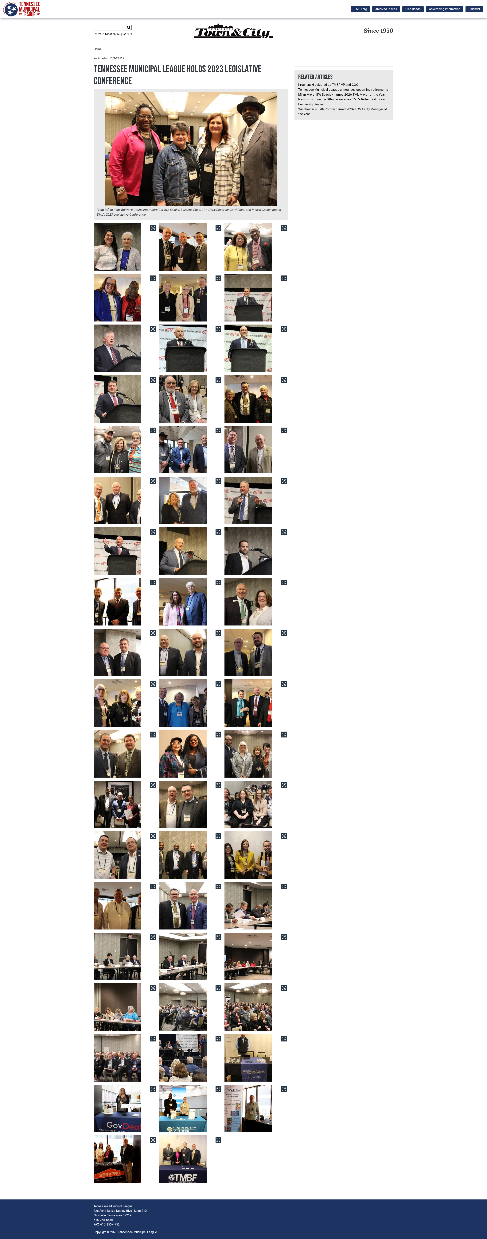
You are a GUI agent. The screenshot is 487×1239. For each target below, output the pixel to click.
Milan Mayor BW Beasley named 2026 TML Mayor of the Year (341, 94)
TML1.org (360, 9)
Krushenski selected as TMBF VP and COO (328, 85)
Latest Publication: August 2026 (113, 34)
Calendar (474, 9)
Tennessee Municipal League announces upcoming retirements (343, 89)
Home (98, 49)
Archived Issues (386, 9)
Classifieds (413, 9)
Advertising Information (444, 9)
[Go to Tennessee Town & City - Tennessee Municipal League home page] (21, 9)
